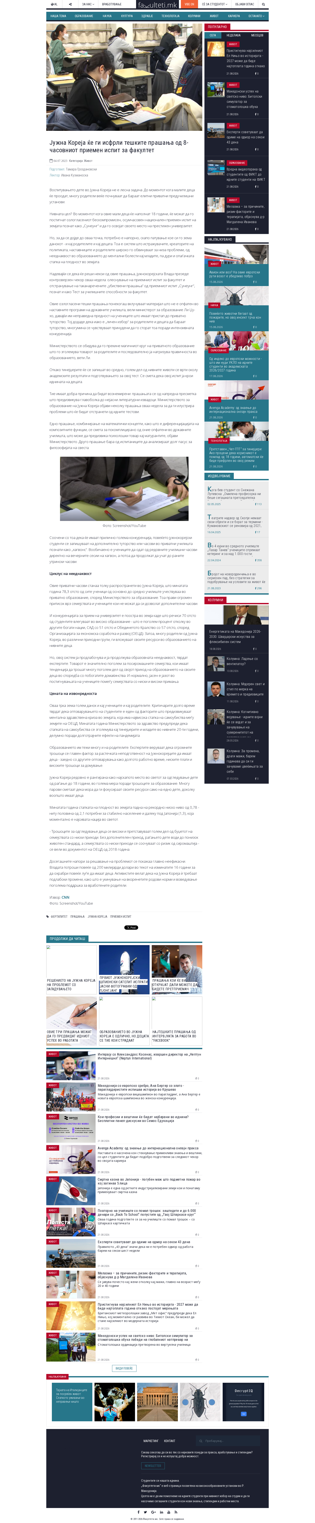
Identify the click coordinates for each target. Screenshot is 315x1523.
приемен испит (120, 916)
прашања (77, 916)
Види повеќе (124, 1368)
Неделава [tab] (234, 35)
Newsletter (153, 1466)
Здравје (147, 16)
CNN (65, 897)
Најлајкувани (57, 1376)
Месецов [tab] (257, 35)
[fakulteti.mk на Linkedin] (161, 1512)
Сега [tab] (213, 35)
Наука (107, 16)
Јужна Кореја (97, 916)
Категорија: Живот (80, 161)
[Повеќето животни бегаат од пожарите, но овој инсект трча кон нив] (200, 1402)
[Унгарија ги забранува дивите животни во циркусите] (114, 1402)
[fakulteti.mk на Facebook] (139, 1512)
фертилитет (59, 916)
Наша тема (58, 16)
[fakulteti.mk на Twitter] (145, 1512)
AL (55, 4)
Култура (127, 16)
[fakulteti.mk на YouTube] (168, 1512)
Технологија (171, 16)
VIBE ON (189, 4)
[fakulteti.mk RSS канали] (176, 1512)
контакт (169, 1441)
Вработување (112, 4)
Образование (84, 16)
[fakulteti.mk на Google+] (153, 1512)
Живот (214, 16)
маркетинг (151, 1441)
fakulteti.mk (71, 1448)
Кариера (234, 16)
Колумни (194, 16)
